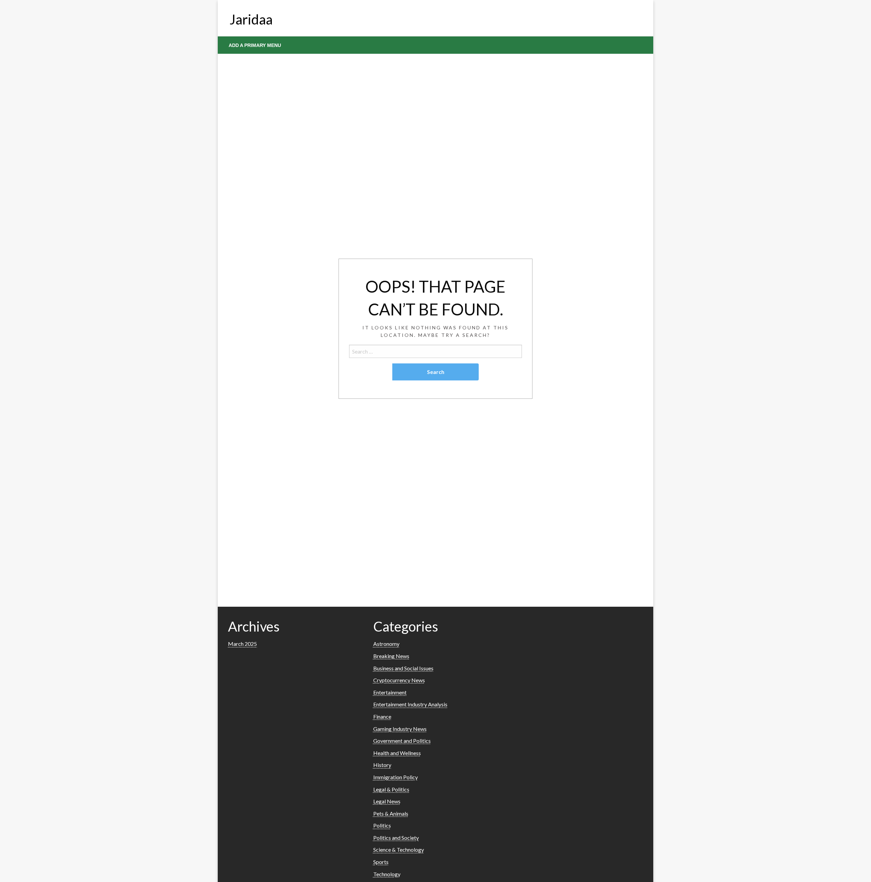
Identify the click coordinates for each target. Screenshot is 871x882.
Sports (381, 862)
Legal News (386, 801)
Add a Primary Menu (255, 45)
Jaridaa (251, 19)
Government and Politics (402, 740)
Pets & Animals (390, 813)
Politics (382, 825)
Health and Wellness (397, 753)
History (382, 765)
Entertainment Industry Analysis (410, 704)
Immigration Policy (395, 777)
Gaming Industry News (400, 728)
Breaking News (391, 656)
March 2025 (242, 643)
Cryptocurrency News (399, 680)
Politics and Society (396, 837)
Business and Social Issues (403, 668)
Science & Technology (398, 849)
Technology (386, 874)
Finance (382, 716)
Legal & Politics (391, 789)
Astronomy (386, 643)
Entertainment (390, 692)
